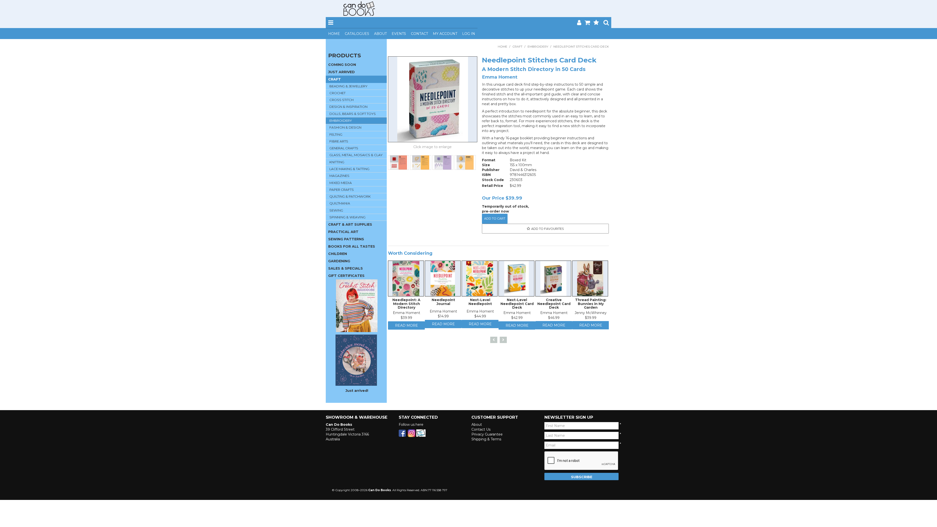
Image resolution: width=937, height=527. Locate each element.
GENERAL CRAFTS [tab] (343, 148)
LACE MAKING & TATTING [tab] (349, 169)
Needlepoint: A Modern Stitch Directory (406, 305)
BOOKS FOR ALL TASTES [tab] (351, 246)
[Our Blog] (421, 433)
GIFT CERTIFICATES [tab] (346, 276)
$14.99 (443, 317)
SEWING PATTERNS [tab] (346, 239)
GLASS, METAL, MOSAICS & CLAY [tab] (356, 155)
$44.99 (480, 317)
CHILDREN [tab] (337, 254)
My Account (445, 33)
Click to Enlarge (432, 147)
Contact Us (480, 429)
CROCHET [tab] (337, 93)
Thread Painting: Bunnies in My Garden (590, 305)
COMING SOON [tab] (342, 64)
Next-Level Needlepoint (480, 303)
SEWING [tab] (336, 210)
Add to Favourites (547, 229)
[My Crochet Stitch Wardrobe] (356, 305)
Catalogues (357, 33)
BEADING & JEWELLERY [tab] (348, 86)
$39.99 (406, 319)
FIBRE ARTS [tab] (338, 141)
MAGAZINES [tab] (339, 176)
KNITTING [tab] (336, 162)
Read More (406, 328)
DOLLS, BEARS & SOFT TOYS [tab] (352, 114)
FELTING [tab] (335, 134)
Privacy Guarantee (487, 434)
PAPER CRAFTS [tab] (341, 190)
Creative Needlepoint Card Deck (553, 305)
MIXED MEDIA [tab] (340, 183)
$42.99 (517, 319)
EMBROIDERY (538, 46)
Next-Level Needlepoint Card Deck (517, 305)
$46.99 (554, 319)
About (380, 33)
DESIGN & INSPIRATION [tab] (348, 107)
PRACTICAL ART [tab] (343, 232)
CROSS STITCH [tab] (341, 100)
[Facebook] (402, 433)
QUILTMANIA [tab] (339, 203)
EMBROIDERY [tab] (340, 120)
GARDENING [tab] (339, 261)
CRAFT (517, 46)
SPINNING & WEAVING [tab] (347, 217)
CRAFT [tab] (334, 79)
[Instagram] (411, 433)
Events (399, 33)
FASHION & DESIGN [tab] (345, 127)
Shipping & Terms (486, 439)
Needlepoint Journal (443, 303)
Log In (468, 33)
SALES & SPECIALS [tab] (345, 268)
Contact (419, 33)
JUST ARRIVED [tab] (341, 72)
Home (334, 33)
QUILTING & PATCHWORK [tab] (350, 196)
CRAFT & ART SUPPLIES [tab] (350, 224)
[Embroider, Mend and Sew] (356, 360)
